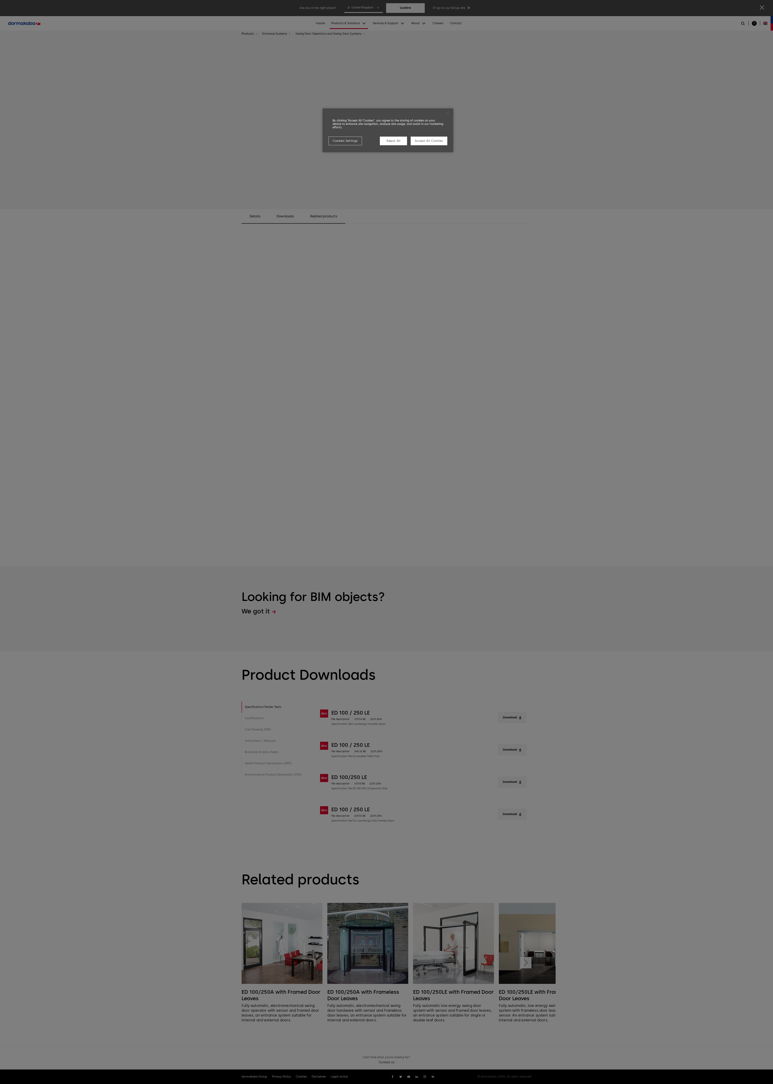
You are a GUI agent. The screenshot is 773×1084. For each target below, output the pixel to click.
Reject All (393, 141)
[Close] (447, 113)
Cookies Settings (345, 141)
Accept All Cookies (429, 141)
